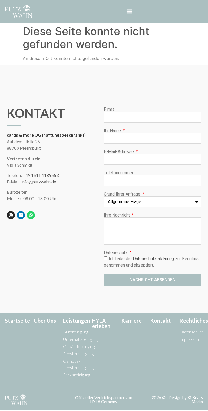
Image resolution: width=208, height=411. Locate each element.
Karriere (131, 320)
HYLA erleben (101, 323)
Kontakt (160, 320)
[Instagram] (11, 215)
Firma (109, 109)
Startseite (17, 320)
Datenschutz (116, 253)
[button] (129, 11)
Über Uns (45, 320)
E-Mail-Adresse (119, 152)
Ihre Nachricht (117, 215)
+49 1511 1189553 (41, 175)
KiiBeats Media (195, 399)
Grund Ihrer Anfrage (122, 194)
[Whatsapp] (31, 215)
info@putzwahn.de (38, 181)
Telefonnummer (118, 173)
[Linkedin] (21, 215)
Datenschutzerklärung (153, 258)
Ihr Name (113, 131)
